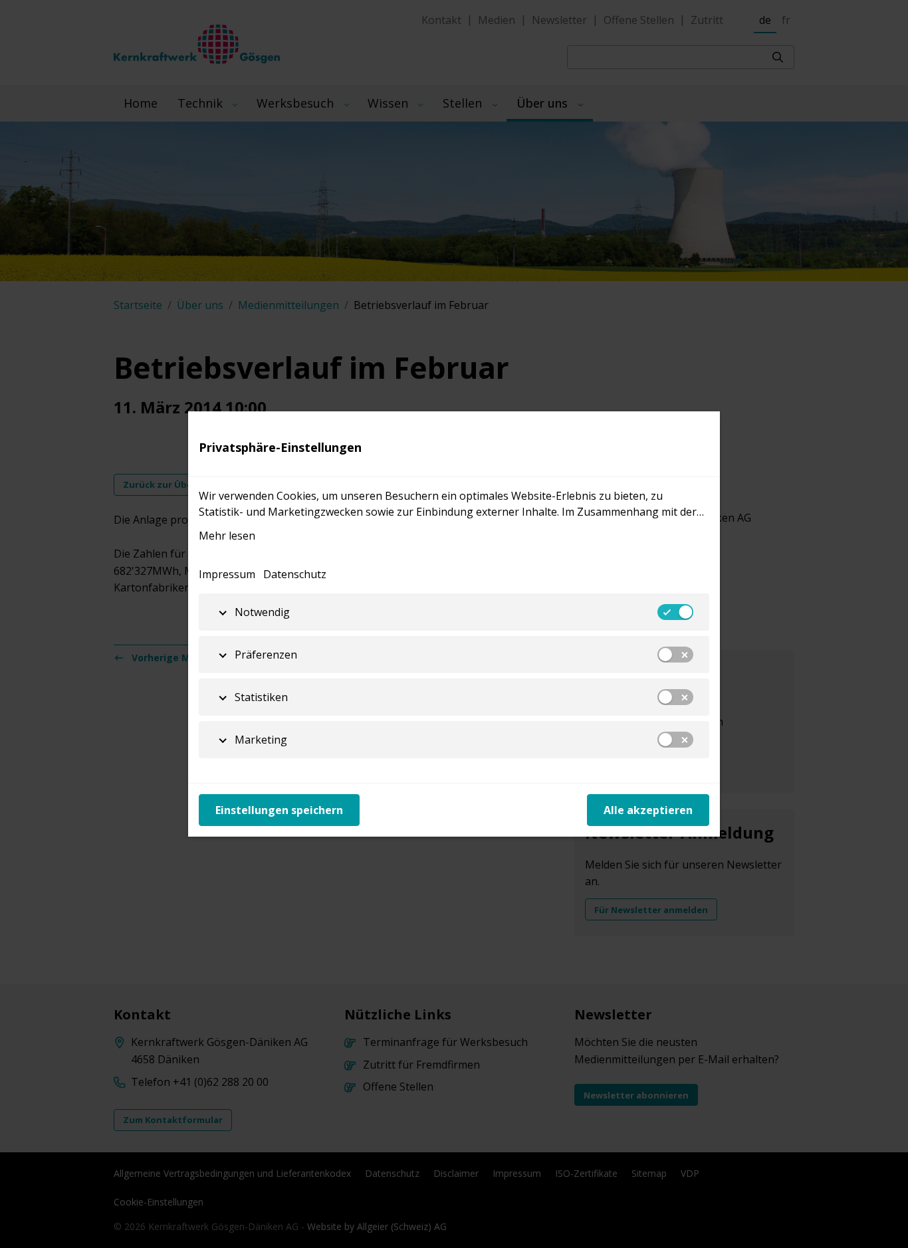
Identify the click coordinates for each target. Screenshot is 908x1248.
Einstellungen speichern (279, 810)
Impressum (227, 574)
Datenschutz (294, 574)
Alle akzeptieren (648, 810)
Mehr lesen (227, 535)
